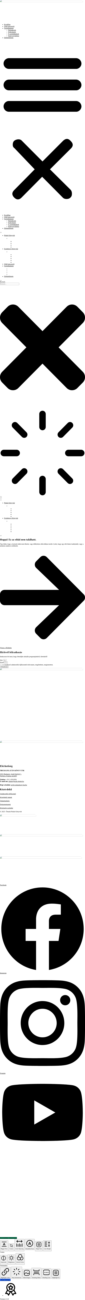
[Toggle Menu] (1, 232)
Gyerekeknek (16, 247)
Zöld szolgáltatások (18, 245)
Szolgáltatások (9, 28)
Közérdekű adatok (6, 797)
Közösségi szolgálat (6, 808)
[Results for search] (42, 453)
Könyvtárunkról (17, 241)
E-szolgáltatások (13, 34)
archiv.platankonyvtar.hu (19, 785)
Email (2, 662)
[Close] (1, 280)
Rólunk (10, 238)
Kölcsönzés (12, 32)
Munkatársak (16, 243)
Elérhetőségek (8, 38)
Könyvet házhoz (13, 36)
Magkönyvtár (16, 260)
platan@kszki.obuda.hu (16, 781)
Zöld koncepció (9, 26)
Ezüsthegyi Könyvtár (11, 249)
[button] (42, 126)
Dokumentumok (5, 804)
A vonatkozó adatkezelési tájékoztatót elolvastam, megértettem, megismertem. (27, 665)
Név (1, 660)
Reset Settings (5, 1280)
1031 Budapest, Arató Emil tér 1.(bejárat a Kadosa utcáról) (11, 775)
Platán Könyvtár (9, 235)
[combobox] (9, 284)
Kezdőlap (7, 24)
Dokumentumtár (17, 511)
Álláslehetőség (5, 801)
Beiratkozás (12, 30)
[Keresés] (1, 497)
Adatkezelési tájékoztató (8, 794)
